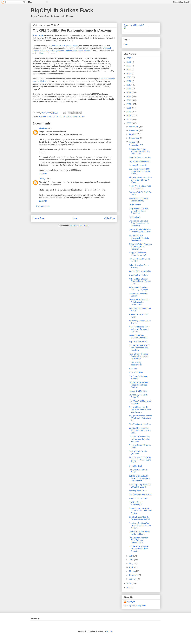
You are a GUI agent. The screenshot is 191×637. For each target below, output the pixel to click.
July (131, 556)
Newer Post (38, 218)
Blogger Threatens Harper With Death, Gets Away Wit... (140, 418)
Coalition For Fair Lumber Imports (64, 46)
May (131, 563)
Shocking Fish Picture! (138, 275)
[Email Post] (64, 113)
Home (74, 218)
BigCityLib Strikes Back (62, 10)
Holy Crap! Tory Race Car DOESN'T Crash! (140, 485)
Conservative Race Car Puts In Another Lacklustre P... (139, 302)
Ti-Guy (42, 179)
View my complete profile (135, 605)
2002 (129, 587)
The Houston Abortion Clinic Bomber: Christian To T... (138, 540)
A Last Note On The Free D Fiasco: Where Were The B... (140, 459)
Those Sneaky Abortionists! (135, 363)
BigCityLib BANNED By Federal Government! (139, 518)
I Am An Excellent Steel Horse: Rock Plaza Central (139, 384)
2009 (129, 115)
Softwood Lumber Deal (75, 116)
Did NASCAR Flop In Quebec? (138, 452)
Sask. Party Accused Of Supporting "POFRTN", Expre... (140, 171)
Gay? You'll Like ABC (138, 341)
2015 (129, 92)
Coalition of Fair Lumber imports (52, 116)
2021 (129, 69)
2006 (129, 583)
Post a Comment (43, 206)
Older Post (109, 218)
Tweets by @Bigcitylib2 (134, 25)
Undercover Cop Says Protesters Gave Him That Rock (139, 223)
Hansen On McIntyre (138, 391)
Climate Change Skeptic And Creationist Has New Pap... (139, 347)
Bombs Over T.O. (136, 145)
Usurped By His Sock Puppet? (138, 396)
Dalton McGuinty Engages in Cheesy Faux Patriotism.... (140, 246)
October (133, 134)
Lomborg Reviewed (137, 165)
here (42, 53)
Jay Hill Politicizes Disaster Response (138, 336)
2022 (129, 66)
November (134, 130)
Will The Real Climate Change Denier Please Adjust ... (140, 281)
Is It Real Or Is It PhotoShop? (136, 503)
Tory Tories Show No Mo (139, 161)
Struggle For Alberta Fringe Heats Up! (137, 253)
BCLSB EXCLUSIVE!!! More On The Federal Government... (139, 478)
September (134, 138)
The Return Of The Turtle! (140, 494)
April (131, 567)
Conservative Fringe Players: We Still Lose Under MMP (139, 151)
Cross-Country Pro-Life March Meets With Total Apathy (140, 510)
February (133, 575)
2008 (129, 119)
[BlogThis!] (72, 112)
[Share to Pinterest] (80, 112)
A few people (38, 35)
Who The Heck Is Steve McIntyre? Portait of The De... (139, 329)
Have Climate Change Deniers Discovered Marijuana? (138, 356)
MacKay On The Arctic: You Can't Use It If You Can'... (140, 430)
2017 (129, 85)
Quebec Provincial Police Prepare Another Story (140, 230)
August (132, 142)
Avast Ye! (133, 368)
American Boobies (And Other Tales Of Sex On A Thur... (140, 525)
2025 (129, 58)
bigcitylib (45, 113)
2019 (129, 77)
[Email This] (69, 112)
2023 (129, 62)
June (131, 559)
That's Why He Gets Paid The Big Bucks (140, 187)
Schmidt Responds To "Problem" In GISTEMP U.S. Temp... (140, 409)
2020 (129, 73)
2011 (129, 108)
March (132, 571)
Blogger (109, 631)
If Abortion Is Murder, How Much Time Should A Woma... (140, 179)
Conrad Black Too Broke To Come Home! (139, 532)
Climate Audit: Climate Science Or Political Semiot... (138, 548)
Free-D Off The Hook (138, 498)
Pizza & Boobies (136, 372)
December (134, 126)
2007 (129, 123)
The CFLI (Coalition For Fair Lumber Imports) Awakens (139, 438)
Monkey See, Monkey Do (140, 271)
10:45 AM (43, 201)
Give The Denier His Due (140, 424)
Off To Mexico (135, 205)
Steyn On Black (135, 466)
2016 (129, 89)
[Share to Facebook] (77, 112)
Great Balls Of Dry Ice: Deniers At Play (138, 199)
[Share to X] (74, 112)
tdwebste (43, 128)
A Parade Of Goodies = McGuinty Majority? (139, 288)
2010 (129, 112)
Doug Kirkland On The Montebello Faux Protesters (138, 210)
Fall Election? (135, 217)
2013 (129, 100)
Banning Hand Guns (138, 491)
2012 (129, 104)
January (133, 579)
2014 (129, 96)
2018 (129, 81)
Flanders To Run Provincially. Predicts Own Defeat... (139, 237)
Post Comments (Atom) (79, 226)
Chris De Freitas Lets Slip (140, 157)
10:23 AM (43, 173)
